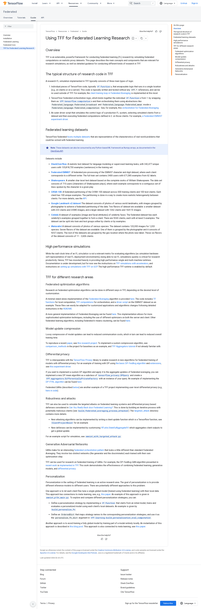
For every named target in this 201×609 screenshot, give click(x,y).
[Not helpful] (160, 31)
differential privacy (67, 468)
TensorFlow (50, 31)
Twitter (43, 587)
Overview (7, 17)
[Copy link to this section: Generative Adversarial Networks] (90, 444)
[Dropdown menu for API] (62, 3)
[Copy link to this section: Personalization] (67, 476)
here (132, 299)
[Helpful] (156, 31)
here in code (51, 390)
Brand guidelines (128, 587)
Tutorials (21, 17)
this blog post (76, 526)
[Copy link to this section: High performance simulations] (93, 246)
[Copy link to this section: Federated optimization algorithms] (92, 284)
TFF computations (84, 302)
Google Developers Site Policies (84, 553)
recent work (51, 465)
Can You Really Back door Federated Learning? (91, 407)
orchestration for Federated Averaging (140, 108)
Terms (43, 603)
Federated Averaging (99, 299)
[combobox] (142, 3)
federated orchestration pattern (89, 450)
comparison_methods (56, 346)
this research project (87, 343)
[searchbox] (18, 26)
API (57, 3)
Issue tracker (126, 574)
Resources (73, 3)
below (76, 387)
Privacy (51, 603)
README (67, 308)
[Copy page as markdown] (141, 38)
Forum (43, 579)
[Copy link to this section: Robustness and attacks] (78, 398)
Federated (10, 12)
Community (93, 3)
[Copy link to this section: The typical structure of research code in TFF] (116, 74)
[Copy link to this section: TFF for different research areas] (96, 277)
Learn (44, 3)
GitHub (183, 3)
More (109, 3)
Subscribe (168, 603)
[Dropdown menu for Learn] (50, 3)
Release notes (127, 579)
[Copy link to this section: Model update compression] (83, 328)
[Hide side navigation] (33, 604)
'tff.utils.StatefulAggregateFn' (115, 427)
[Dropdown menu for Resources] (81, 3)
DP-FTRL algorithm (55, 382)
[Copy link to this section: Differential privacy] (72, 354)
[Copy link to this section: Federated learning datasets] (90, 130)
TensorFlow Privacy (83, 360)
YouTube (44, 592)
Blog (42, 574)
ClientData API (57, 151)
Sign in (195, 3)
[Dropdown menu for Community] (101, 3)
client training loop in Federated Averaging (110, 93)
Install (34, 3)
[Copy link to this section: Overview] (62, 50)
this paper (106, 494)
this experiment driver (60, 366)
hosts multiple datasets (78, 137)
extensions (155, 363)
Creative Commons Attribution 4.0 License (114, 550)
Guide (33, 17)
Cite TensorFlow (127, 592)
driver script (122, 302)
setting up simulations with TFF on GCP (78, 266)
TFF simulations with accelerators (132, 263)
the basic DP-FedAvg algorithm (131, 363)
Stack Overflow (127, 583)
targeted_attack (141, 411)
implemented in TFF (69, 465)
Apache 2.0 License (48, 553)
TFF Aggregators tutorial (123, 346)
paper (69, 343)
